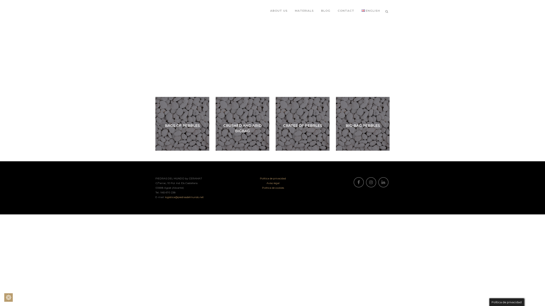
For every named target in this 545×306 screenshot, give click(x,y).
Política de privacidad (273, 178)
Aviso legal (273, 183)
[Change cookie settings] (8, 297)
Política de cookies (273, 187)
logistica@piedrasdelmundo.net (184, 197)
